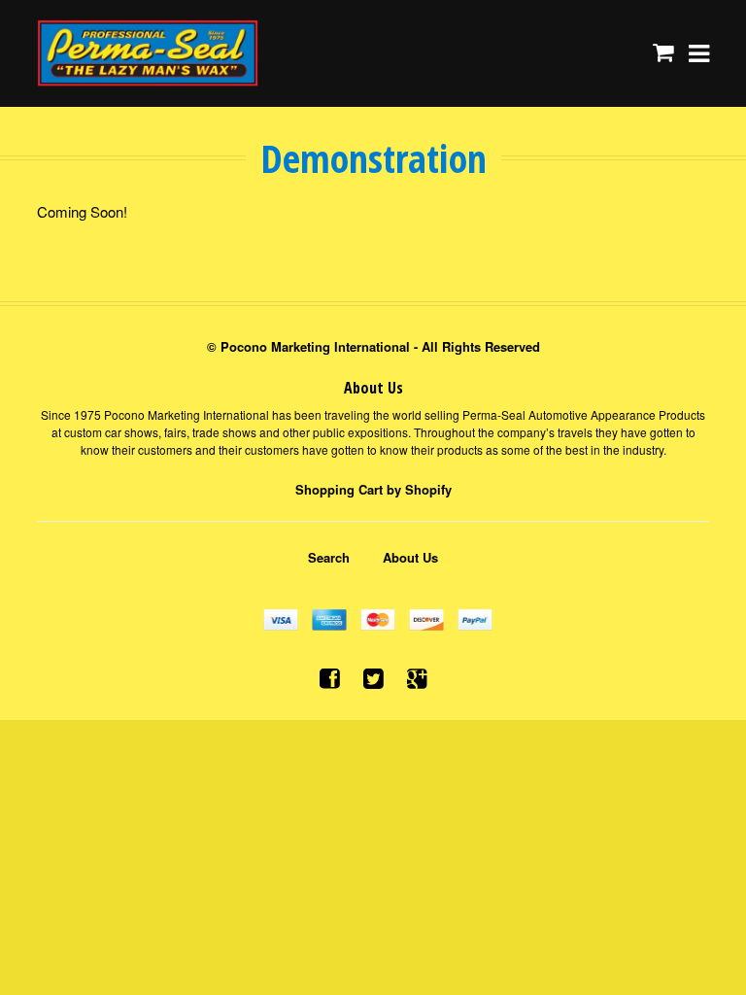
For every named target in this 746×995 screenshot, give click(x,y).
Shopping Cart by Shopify (373, 489)
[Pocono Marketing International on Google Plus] (417, 677)
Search (329, 557)
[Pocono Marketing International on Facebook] (330, 677)
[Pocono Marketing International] (147, 53)
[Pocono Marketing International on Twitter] (373, 677)
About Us (410, 557)
